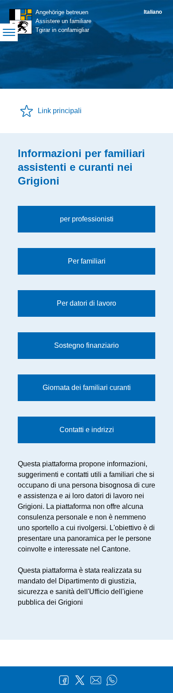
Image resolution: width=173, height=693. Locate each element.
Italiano (153, 12)
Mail (95, 680)
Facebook (64, 680)
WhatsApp (111, 680)
